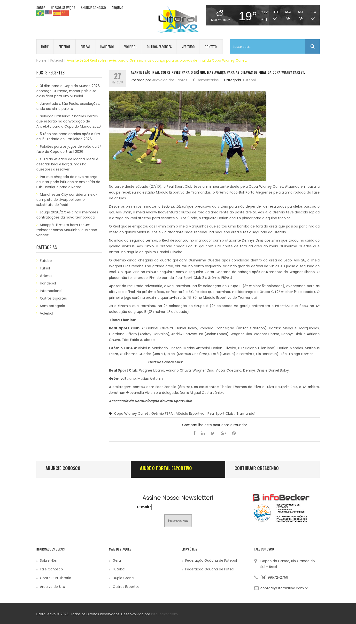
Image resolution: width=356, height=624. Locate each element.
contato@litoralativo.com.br (284, 588)
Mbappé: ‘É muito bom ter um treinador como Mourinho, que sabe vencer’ (66, 229)
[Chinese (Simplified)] (65, 13)
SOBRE (40, 7)
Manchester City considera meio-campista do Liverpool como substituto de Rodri (66, 199)
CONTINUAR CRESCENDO (256, 468)
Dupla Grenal (123, 577)
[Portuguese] (40, 13)
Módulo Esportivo (190, 413)
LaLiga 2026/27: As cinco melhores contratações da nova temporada (67, 215)
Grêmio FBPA (162, 413)
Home (45, 46)
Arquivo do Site (52, 586)
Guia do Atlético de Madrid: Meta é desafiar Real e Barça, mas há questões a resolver (67, 164)
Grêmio (46, 275)
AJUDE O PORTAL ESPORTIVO (166, 468)
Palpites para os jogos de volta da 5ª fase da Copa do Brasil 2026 (68, 149)
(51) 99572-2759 (274, 577)
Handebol (107, 46)
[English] (49, 13)
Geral (117, 560)
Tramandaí (245, 413)
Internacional (51, 290)
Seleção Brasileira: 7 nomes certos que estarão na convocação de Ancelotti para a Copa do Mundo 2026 (68, 121)
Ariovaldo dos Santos (169, 80)
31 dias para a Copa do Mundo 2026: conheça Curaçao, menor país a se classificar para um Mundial (68, 90)
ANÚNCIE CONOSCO (63, 468)
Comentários (207, 80)
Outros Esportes (159, 46)
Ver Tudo (188, 46)
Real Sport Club (220, 413)
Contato (211, 46)
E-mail (144, 506)
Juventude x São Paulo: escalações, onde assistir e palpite (68, 106)
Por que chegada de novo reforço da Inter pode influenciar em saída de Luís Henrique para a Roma (68, 181)
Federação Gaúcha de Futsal (209, 569)
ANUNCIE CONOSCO (93, 7)
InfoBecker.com (164, 614)
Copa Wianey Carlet (131, 413)
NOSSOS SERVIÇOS (63, 7)
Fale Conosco (51, 569)
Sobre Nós (48, 560)
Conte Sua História (55, 577)
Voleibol (130, 46)
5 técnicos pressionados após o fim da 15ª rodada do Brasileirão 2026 (68, 136)
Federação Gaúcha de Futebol (211, 560)
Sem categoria (52, 305)
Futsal (85, 46)
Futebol (64, 46)
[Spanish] (57, 13)
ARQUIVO (117, 7)
